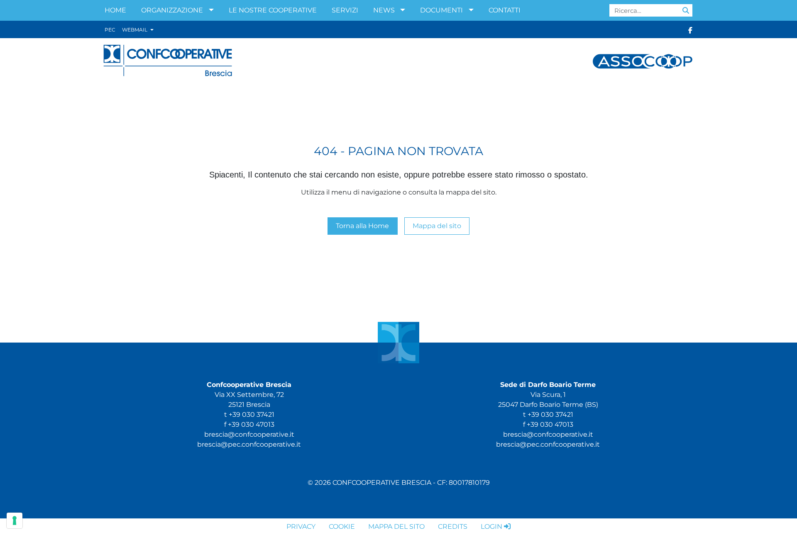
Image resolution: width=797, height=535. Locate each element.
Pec (110, 30)
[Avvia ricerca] (685, 10)
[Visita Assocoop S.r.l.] (642, 61)
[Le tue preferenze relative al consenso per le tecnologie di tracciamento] (14, 520)
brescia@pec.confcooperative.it (249, 444)
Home (115, 10)
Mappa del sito (437, 226)
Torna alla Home (362, 226)
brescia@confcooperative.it (249, 434)
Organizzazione (172, 10)
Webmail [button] (135, 30)
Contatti (505, 10)
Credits (452, 526)
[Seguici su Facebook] (690, 30)
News (384, 10)
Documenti (441, 10)
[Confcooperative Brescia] (168, 61)
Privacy (300, 526)
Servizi (345, 10)
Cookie (342, 526)
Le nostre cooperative (273, 10)
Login (491, 526)
